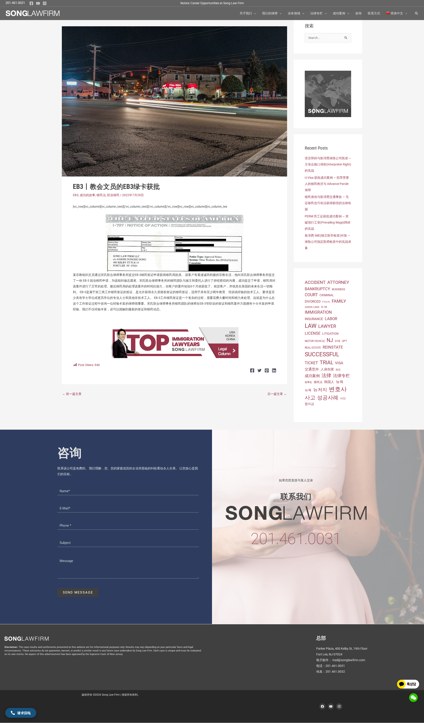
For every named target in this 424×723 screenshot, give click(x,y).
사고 (310, 398)
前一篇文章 (71, 394)
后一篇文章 (277, 394)
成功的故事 (87, 195)
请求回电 (24, 713)
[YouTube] (38, 3)
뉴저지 (320, 389)
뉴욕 (339, 382)
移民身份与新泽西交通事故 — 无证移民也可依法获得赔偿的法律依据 (328, 203)
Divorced (313, 302)
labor (331, 318)
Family (339, 301)
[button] (254, 13)
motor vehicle (315, 341)
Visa (339, 363)
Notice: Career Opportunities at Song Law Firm (212, 3)
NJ (330, 340)
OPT (344, 341)
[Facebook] (31, 3)
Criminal (327, 295)
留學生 (308, 382)
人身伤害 (327, 369)
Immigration (318, 312)
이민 (343, 398)
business (338, 289)
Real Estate (313, 347)
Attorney (338, 282)
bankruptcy (317, 289)
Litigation (330, 333)
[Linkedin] (274, 370)
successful (322, 354)
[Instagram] (45, 3)
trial (326, 362)
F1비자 (326, 301)
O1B (337, 341)
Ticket (311, 363)
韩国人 (329, 382)
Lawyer (327, 326)
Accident (315, 282)
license (312, 333)
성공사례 (327, 398)
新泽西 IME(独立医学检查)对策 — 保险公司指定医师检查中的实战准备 (328, 242)
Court (311, 294)
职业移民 (113, 195)
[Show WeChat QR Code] (413, 697)
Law (310, 326)
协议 (338, 369)
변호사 (338, 389)
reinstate (333, 347)
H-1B (324, 307)
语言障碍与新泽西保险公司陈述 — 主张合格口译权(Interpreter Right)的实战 (328, 164)
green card (312, 307)
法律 (326, 375)
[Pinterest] (267, 370)
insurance (314, 319)
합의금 (309, 404)
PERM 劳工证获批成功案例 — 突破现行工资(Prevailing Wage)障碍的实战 (327, 222)
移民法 (101, 195)
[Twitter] (259, 370)
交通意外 (312, 369)
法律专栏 (341, 375)
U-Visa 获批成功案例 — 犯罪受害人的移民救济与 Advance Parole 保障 (327, 184)
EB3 (75, 195)
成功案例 (312, 376)
